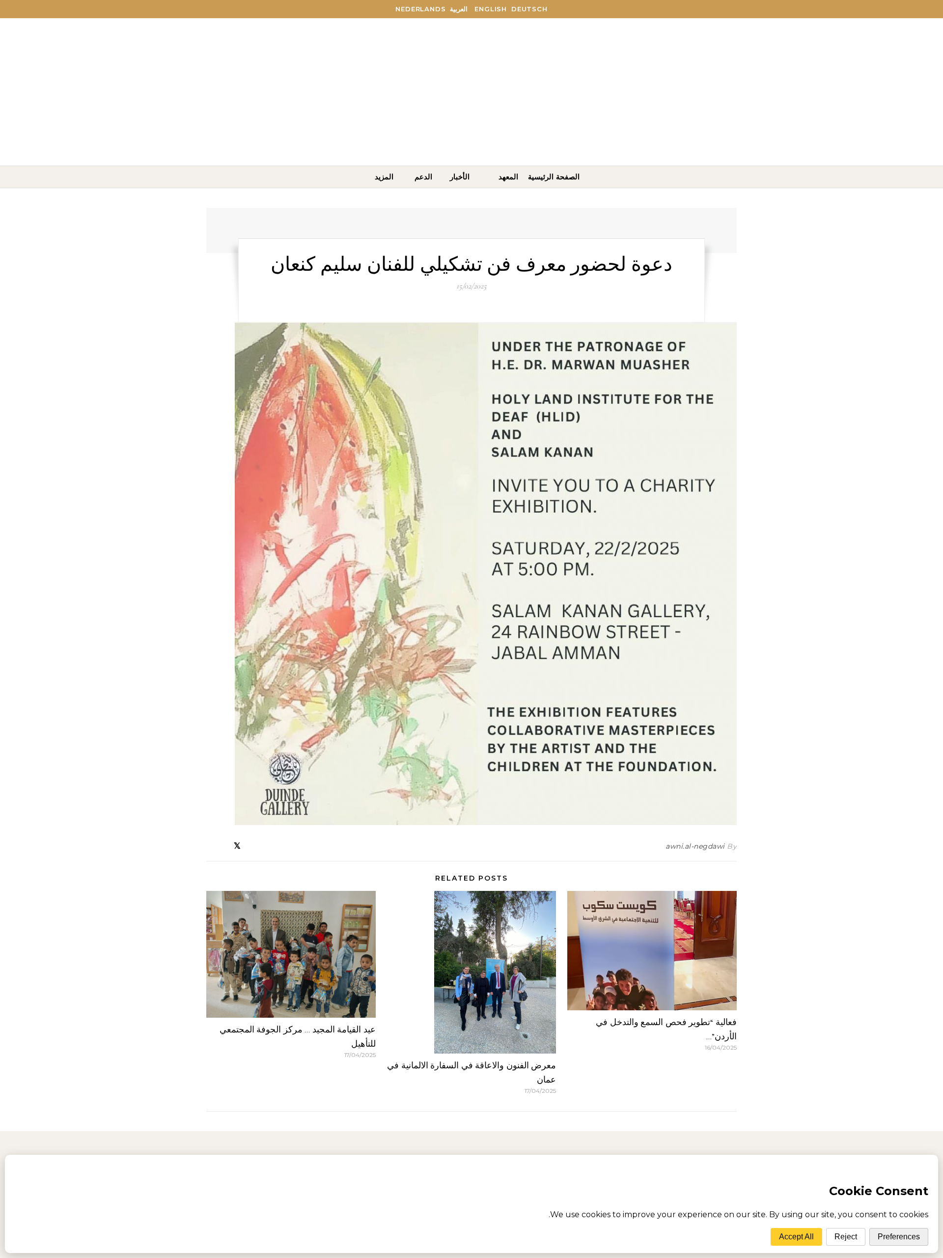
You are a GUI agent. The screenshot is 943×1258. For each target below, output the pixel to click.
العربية (459, 9)
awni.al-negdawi (695, 846)
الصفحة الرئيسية (554, 176)
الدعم (423, 176)
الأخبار (460, 176)
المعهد (508, 176)
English (490, 9)
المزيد (384, 176)
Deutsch (529, 9)
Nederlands (420, 9)
